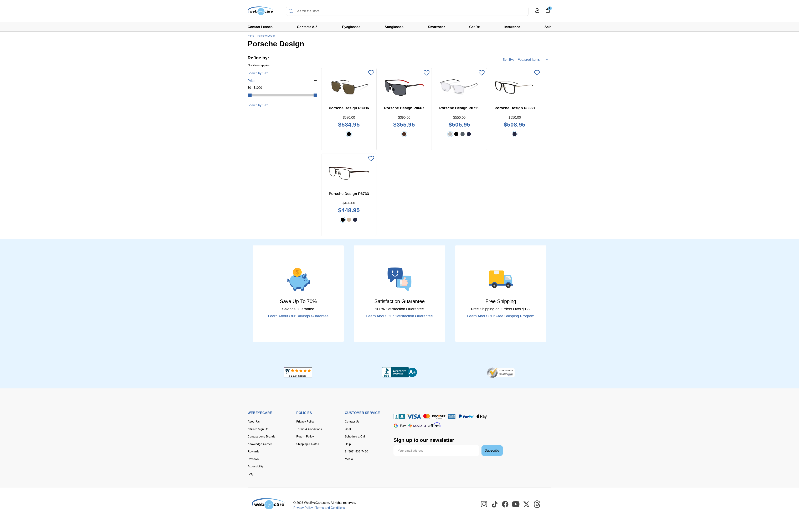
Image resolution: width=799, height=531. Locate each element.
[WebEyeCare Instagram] (484, 504)
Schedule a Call (355, 436)
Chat (348, 429)
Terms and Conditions (330, 507)
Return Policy (305, 436)
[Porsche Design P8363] (514, 87)
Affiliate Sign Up (258, 429)
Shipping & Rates (307, 444)
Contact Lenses (260, 27)
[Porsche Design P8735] (459, 87)
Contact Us (352, 421)
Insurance (512, 27)
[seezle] (417, 425)
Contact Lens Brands (261, 436)
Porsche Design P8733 (349, 194)
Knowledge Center (260, 444)
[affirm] (434, 424)
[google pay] (400, 425)
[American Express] (452, 416)
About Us (254, 421)
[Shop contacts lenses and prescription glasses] (260, 12)
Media (349, 459)
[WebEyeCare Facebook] (505, 504)
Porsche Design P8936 (349, 108)
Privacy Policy (305, 421)
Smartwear (436, 27)
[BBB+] (399, 372)
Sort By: (508, 59)
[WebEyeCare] (268, 503)
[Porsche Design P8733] (348, 172)
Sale (548, 27)
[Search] (291, 11)
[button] (283, 80)
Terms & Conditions (309, 429)
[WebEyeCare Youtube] (516, 504)
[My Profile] (537, 12)
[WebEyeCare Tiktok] (495, 504)
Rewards (253, 451)
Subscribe (492, 450)
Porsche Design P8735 (459, 108)
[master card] (426, 416)
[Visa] (414, 416)
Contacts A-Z (307, 27)
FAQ (250, 474)
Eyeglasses (351, 27)
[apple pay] (481, 416)
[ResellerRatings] (501, 372)
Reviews (253, 459)
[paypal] (466, 416)
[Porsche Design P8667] (404, 87)
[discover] (438, 416)
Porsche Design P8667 (404, 108)
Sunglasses (394, 27)
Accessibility (255, 466)
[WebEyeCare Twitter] (526, 504)
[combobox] (407, 11)
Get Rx (474, 27)
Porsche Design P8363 (515, 108)
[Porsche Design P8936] (348, 87)
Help (348, 444)
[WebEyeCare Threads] (537, 504)
